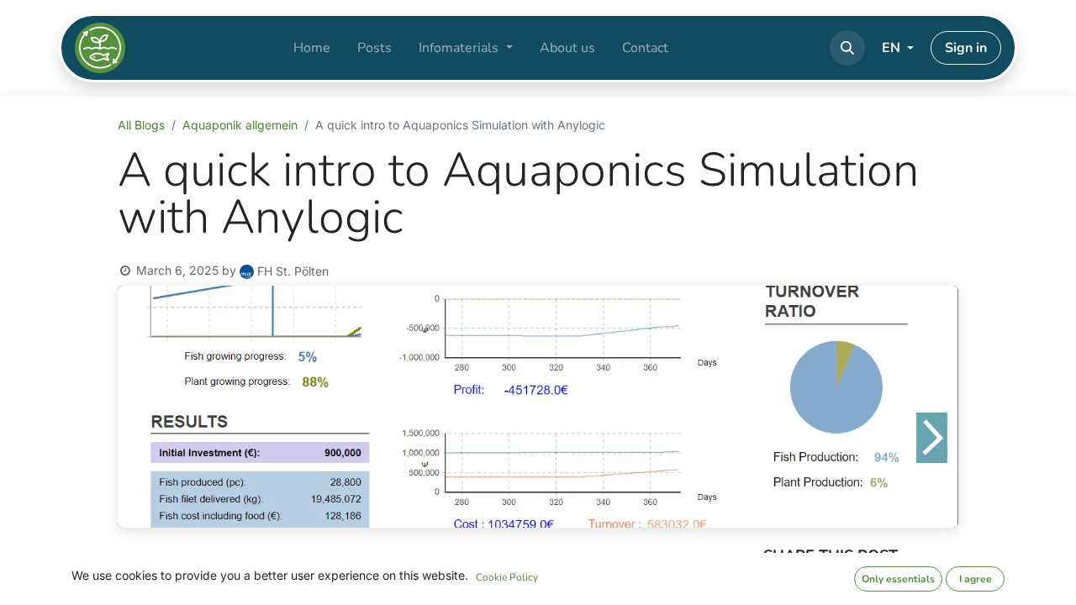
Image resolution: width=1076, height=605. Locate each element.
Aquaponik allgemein (240, 125)
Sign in (966, 48)
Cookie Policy (507, 577)
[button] (847, 48)
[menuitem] (312, 48)
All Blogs (141, 125)
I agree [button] (975, 579)
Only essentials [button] (898, 579)
